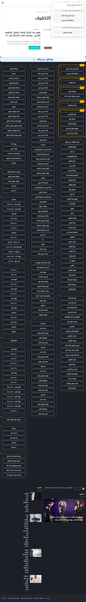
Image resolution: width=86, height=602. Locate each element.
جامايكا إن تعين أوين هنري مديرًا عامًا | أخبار (25, 583)
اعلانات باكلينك (43, 314)
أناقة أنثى (72, 203)
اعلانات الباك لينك (72, 321)
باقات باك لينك (72, 312)
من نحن (47, 598)
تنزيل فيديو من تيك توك (14, 456)
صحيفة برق (72, 119)
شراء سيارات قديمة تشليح (14, 135)
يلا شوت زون (14, 437)
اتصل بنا (4, 598)
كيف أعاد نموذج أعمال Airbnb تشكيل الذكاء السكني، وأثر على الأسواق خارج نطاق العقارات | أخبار (25, 531)
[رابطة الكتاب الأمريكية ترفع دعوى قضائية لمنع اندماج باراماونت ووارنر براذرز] (35, 553)
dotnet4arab (36, 29)
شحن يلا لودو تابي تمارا (43, 159)
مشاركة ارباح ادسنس (72, 73)
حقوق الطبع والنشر (14, 598)
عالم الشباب (72, 82)
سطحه (14, 73)
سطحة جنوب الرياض (14, 97)
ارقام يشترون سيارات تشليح (14, 125)
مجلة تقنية (72, 364)
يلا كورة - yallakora (14, 251)
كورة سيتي (13, 148)
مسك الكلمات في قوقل (72, 142)
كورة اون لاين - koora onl (13, 247)
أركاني (72, 265)
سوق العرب (43, 272)
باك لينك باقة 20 (43, 277)
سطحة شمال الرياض (14, 87)
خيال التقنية (72, 161)
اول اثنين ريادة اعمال (72, 69)
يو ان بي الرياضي (72, 369)
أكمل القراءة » (34, 47)
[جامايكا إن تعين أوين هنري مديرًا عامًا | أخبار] (35, 579)
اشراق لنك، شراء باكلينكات (72, 317)
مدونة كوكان (72, 184)
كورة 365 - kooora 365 (14, 256)
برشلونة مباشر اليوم (14, 176)
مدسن (72, 213)
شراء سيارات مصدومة (14, 130)
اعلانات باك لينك (43, 310)
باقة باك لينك (72, 91)
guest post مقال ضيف (43, 267)
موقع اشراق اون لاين (72, 128)
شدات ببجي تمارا (43, 73)
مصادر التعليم (72, 359)
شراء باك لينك (72, 298)
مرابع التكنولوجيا (72, 156)
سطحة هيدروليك (14, 83)
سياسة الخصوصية (26, 598)
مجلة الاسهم (72, 170)
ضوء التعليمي (72, 114)
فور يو (43, 178)
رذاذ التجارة (72, 251)
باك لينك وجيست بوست (72, 355)
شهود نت (72, 260)
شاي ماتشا (43, 249)
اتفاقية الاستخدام (38, 598)
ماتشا (43, 244)
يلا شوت (43, 323)
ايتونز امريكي (43, 92)
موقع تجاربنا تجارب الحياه (43, 296)
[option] (64, 510)
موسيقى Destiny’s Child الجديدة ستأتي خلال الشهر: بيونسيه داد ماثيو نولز (66, 518)
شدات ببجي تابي (43, 83)
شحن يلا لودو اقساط (43, 102)
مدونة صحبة (72, 275)
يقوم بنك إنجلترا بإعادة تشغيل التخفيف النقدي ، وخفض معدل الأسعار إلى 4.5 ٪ (22, 35)
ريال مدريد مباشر (43, 342)
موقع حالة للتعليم (72, 374)
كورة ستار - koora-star (13, 204)
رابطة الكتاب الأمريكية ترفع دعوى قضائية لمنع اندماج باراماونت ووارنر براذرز (25, 561)
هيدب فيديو (72, 241)
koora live (14, 223)
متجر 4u (43, 144)
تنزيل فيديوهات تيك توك (14, 465)
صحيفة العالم (72, 388)
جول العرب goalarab (14, 153)
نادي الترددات (72, 227)
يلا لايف (13, 163)
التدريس (72, 326)
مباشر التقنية (72, 270)
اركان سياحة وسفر (72, 133)
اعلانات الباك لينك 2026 (72, 350)
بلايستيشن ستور (43, 211)
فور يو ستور (43, 140)
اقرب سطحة (13, 102)
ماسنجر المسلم (72, 105)
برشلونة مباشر (43, 337)
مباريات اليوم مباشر (43, 333)
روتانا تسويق (72, 218)
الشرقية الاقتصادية (72, 175)
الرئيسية (45, 11)
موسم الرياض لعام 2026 (72, 345)
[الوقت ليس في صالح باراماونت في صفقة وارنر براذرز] (35, 496)
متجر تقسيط (43, 121)
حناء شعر (43, 235)
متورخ (72, 208)
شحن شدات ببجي (43, 182)
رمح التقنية (72, 246)
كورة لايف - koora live (14, 387)
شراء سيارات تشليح (13, 116)
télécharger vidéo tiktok (14, 475)
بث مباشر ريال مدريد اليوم (13, 158)
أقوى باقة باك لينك (43, 286)
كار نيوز (72, 194)
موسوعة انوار (72, 284)
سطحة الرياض (14, 68)
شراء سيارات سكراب (14, 111)
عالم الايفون (72, 180)
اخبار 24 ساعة (72, 378)
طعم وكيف (72, 256)
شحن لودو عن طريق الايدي (43, 197)
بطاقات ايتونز (43, 206)
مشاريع (43, 305)
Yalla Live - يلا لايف (14, 242)
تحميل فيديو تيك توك (13, 460)
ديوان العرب (43, 300)
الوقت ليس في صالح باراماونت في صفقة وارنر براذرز (25, 502)
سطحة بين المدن (14, 78)
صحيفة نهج (72, 189)
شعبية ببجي (43, 201)
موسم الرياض (72, 340)
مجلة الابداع (72, 222)
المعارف (72, 237)
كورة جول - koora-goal (14, 209)
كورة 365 (13, 144)
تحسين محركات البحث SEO (72, 96)
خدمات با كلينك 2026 (43, 291)
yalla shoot (43, 328)
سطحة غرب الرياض (13, 92)
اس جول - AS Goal (14, 261)
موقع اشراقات (72, 123)
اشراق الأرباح (72, 289)
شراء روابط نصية (72, 307)
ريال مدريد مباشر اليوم (13, 171)
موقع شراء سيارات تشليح (14, 121)
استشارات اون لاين (72, 232)
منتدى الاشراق (72, 336)
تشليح (14, 106)
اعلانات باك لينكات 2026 (14, 419)
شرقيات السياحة (72, 279)
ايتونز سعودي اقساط (43, 97)
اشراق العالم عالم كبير (72, 331)
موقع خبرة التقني (72, 199)
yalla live (14, 190)
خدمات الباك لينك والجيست (43, 262)
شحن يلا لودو (43, 192)
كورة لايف (14, 279)
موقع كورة (14, 340)
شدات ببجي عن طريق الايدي (43, 149)
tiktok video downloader (14, 470)
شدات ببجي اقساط (43, 68)
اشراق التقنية (72, 146)
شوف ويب (72, 165)
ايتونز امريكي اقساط (43, 168)
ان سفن (72, 151)
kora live (14, 274)
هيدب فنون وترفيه (72, 383)
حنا (43, 239)
